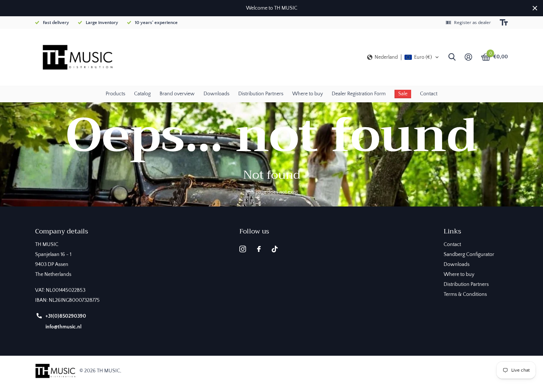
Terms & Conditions (465, 294)
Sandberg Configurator (469, 254)
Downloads (216, 94)
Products (115, 94)
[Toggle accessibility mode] (504, 22)
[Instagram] (242, 249)
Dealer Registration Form (359, 94)
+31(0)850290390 (65, 316)
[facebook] (259, 249)
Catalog (142, 94)
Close (535, 8)
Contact (428, 94)
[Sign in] (468, 57)
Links (452, 231)
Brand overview (177, 94)
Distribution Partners (260, 94)
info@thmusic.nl (63, 327)
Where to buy (307, 94)
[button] (403, 57)
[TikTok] (275, 249)
